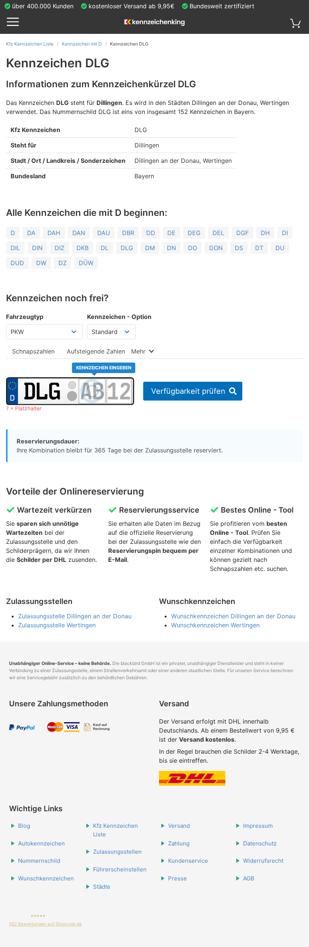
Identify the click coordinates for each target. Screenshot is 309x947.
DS (239, 248)
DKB (82, 248)
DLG (127, 248)
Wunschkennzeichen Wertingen (215, 625)
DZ (62, 263)
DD (150, 233)
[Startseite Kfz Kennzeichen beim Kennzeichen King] (154, 22)
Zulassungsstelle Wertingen (57, 625)
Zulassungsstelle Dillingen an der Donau (75, 616)
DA (31, 233)
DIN (37, 248)
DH (265, 233)
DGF (242, 233)
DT (259, 248)
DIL (15, 248)
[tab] (33, 351)
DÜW (86, 263)
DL (105, 248)
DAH (53, 233)
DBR (128, 233)
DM (150, 248)
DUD (17, 263)
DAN (78, 233)
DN (171, 248)
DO (192, 248)
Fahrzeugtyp (24, 316)
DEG (194, 233)
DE (171, 233)
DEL (218, 233)
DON (216, 248)
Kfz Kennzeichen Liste (30, 44)
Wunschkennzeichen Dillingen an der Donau (233, 616)
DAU (103, 233)
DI (285, 233)
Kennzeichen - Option (119, 316)
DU (280, 248)
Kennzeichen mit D (82, 44)
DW (41, 263)
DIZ (59, 248)
